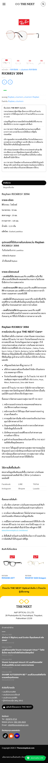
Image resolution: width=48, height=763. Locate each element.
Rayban (14, 69)
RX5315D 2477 (8, 578)
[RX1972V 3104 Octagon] (35, 562)
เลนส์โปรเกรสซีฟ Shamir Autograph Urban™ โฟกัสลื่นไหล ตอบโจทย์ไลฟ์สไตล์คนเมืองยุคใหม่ (23, 651)
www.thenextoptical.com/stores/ (15, 530)
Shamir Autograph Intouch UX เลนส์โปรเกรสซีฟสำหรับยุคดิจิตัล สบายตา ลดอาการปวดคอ (22, 663)
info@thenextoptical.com (18, 725)
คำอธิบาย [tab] (7, 182)
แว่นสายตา (19, 97)
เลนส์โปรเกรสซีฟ (9, 692)
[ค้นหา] (43, 4)
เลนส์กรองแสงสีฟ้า (10, 697)
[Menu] (4, 4)
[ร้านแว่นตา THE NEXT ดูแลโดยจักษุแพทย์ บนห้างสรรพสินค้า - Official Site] (25, 4)
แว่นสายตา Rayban (29, 69)
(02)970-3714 (11, 719)
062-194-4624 (20, 722)
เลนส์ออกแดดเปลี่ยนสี (11, 694)
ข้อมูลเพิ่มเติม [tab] (8, 187)
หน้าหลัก (5, 69)
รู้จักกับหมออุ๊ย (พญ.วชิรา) (13, 700)
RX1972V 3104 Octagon (35, 578)
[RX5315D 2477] (12, 562)
